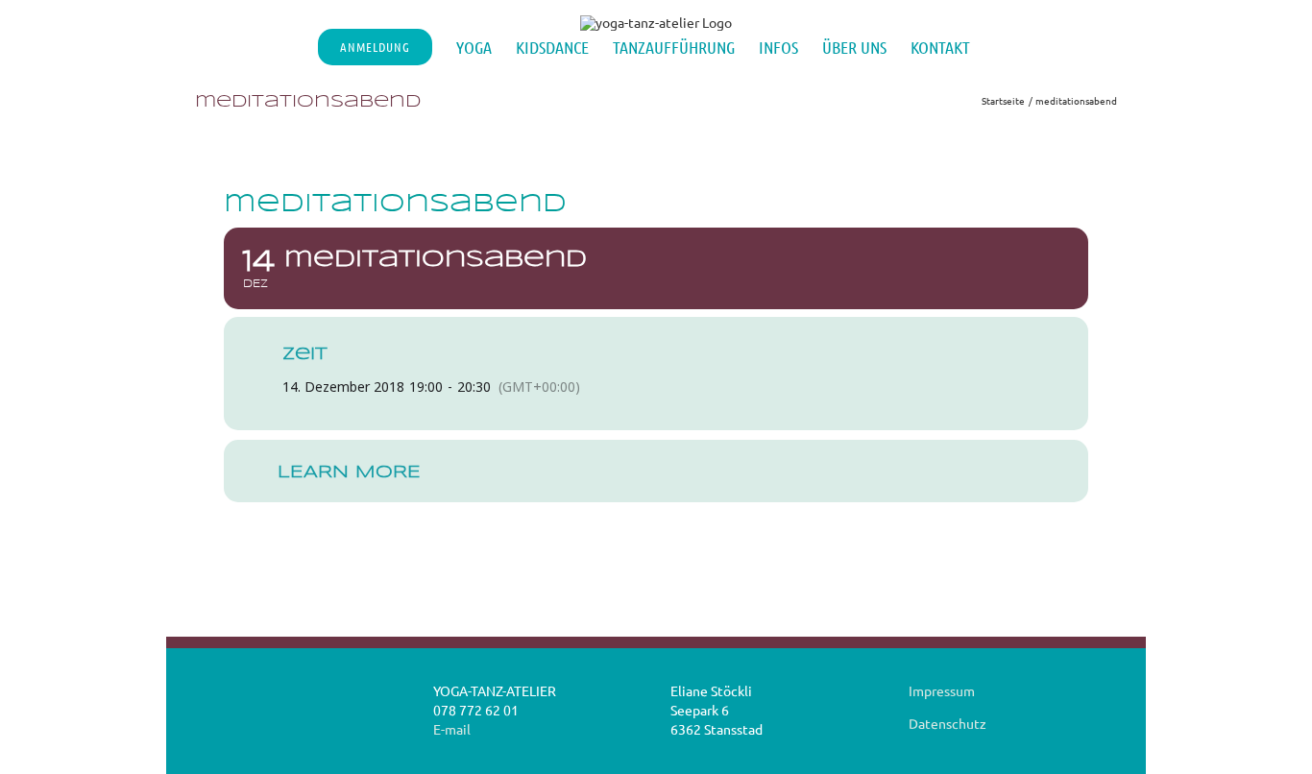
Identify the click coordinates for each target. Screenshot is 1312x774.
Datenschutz (947, 723)
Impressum (942, 690)
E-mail (452, 729)
